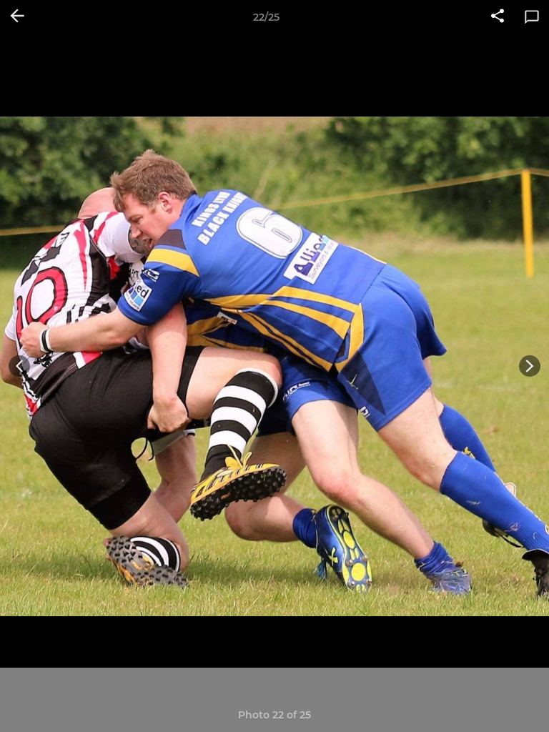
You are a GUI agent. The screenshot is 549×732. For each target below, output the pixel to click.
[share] (497, 17)
